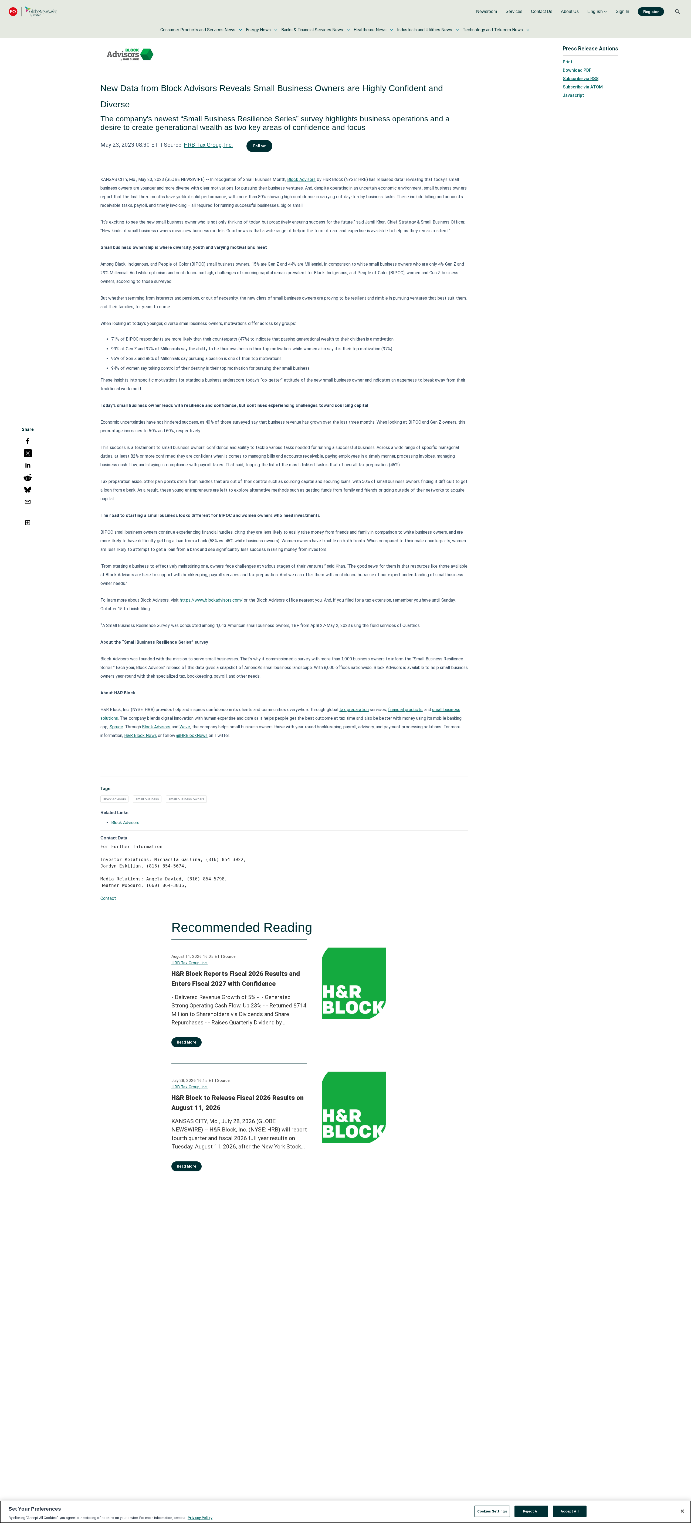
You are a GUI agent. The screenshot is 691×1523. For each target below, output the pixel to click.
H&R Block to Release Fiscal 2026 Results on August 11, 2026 (237, 1103)
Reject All (531, 1511)
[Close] (682, 1511)
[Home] (33, 11)
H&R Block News (140, 735)
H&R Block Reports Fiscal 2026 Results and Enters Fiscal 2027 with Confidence (235, 979)
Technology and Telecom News (493, 29)
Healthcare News (370, 29)
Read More (186, 1042)
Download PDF (577, 70)
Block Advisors (301, 179)
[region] (345, 1511)
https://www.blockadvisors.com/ (211, 600)
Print (568, 61)
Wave (184, 726)
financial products (405, 709)
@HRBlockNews (192, 735)
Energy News (258, 29)
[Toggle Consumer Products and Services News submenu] (240, 30)
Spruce (116, 726)
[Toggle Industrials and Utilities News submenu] (457, 30)
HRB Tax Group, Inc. (208, 145)
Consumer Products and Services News (197, 29)
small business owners (186, 799)
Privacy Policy (200, 1517)
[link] (486, 11)
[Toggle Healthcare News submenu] (391, 30)
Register (651, 11)
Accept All (570, 1511)
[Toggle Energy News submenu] (276, 30)
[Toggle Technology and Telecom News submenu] (528, 30)
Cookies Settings (492, 1511)
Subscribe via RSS (580, 78)
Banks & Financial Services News (312, 29)
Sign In (622, 11)
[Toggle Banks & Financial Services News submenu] (348, 30)
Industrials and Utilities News (424, 29)
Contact (108, 898)
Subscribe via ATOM (583, 87)
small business (147, 799)
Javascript (573, 95)
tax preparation (354, 709)
